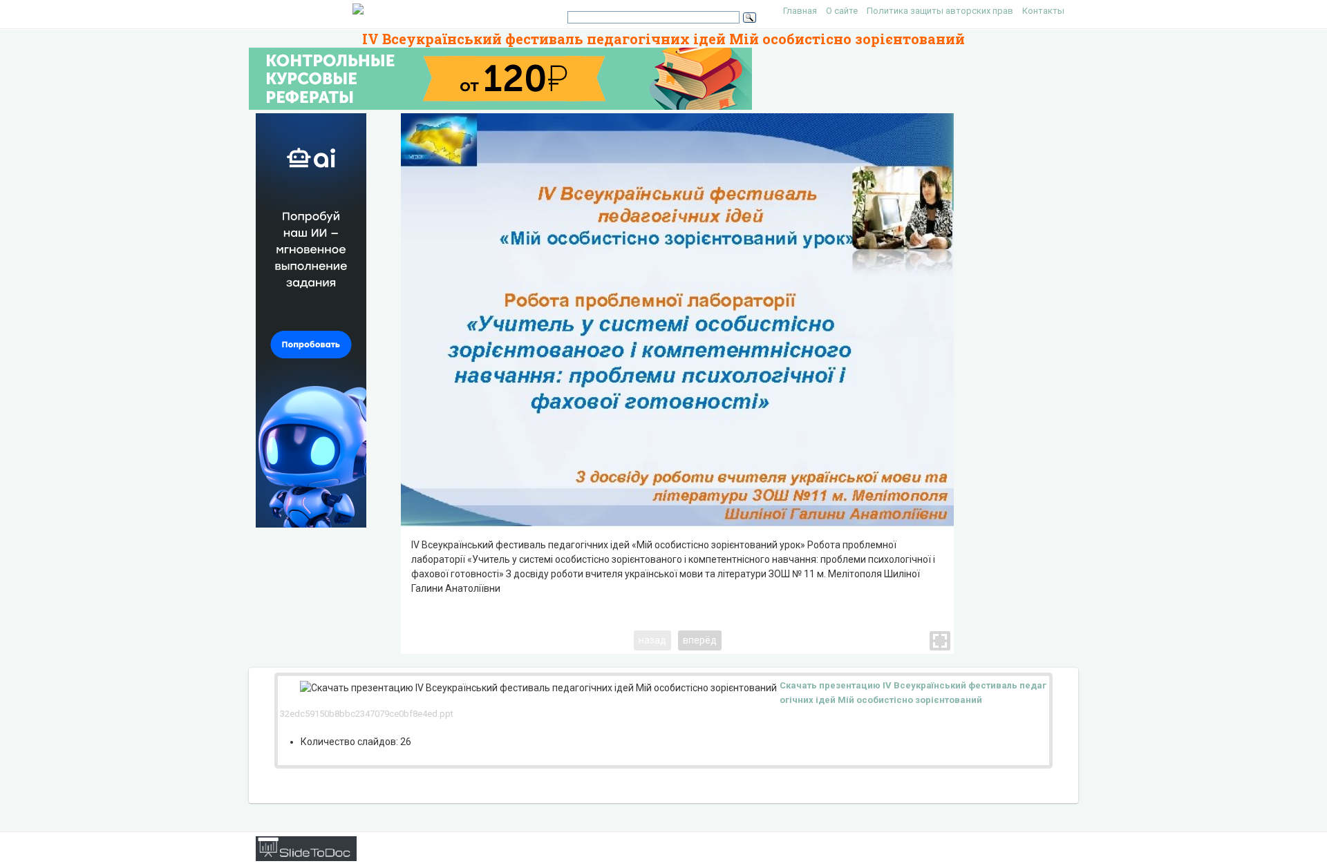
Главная (800, 11)
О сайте (842, 11)
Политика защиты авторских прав (940, 11)
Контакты (1043, 11)
